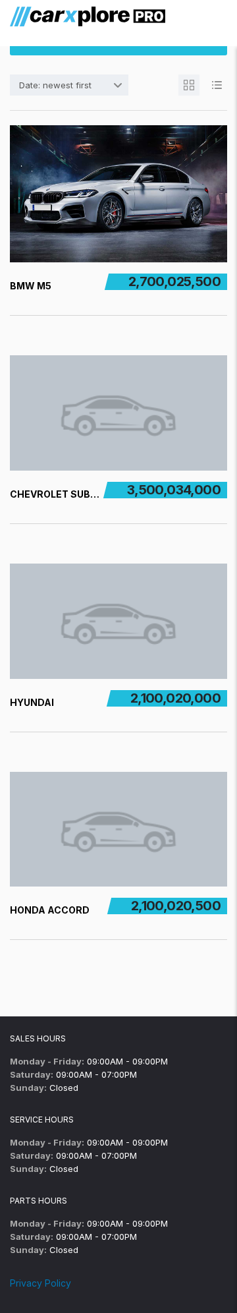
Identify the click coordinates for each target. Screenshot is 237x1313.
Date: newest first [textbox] (55, 85)
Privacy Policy (40, 1283)
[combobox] (69, 85)
